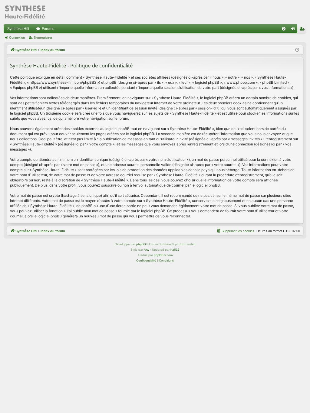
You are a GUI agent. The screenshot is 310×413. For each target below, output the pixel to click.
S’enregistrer (43, 37)
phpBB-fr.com (163, 255)
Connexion (17, 37)
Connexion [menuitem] (294, 30)
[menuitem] (283, 28)
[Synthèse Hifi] (25, 12)
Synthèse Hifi (18, 29)
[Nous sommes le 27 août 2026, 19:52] (297, 50)
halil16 (175, 249)
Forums (48, 29)
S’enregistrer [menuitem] (303, 30)
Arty (146, 249)
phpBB (141, 244)
